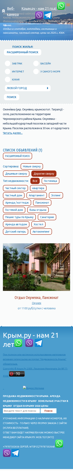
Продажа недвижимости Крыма (25, 396)
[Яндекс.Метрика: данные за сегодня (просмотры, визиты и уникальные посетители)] (33, 388)
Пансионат (42, 202)
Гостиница (50, 180)
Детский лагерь (15, 231)
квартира (38, 188)
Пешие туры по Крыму (19, 217)
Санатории (47, 217)
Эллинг (56, 195)
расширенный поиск (22, 52)
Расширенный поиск (17, 156)
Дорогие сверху (44, 173)
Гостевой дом (14, 209)
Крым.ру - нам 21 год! (39, 8)
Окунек (36, 303)
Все (35, 180)
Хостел (38, 224)
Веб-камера (13, 11)
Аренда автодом (16, 224)
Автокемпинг (41, 231)
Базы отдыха (38, 209)
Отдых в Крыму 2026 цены (30, 406)
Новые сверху (32, 166)
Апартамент (37, 195)
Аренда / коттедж (17, 202)
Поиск (11, 97)
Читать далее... (13, 132)
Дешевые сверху (16, 173)
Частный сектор (15, 188)
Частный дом (13, 195)
